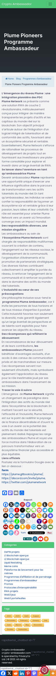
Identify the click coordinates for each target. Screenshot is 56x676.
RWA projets (11, 591)
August (36, 616)
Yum (23, 532)
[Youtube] (40, 538)
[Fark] (44, 515)
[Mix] (50, 504)
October (10, 629)
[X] (11, 504)
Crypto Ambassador (17, 4)
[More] (46, 538)
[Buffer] (5, 515)
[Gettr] (16, 510)
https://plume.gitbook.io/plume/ (22, 474)
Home (11, 78)
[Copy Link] (39, 515)
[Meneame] (28, 526)
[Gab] (50, 510)
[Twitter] (22, 515)
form (5, 470)
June (9, 625)
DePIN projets (12, 552)
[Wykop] (11, 521)
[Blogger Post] (22, 521)
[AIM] (16, 521)
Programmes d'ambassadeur (37, 78)
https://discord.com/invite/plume (23, 478)
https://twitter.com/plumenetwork (24, 482)
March (18, 625)
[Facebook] (5, 504)
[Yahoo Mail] (39, 521)
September (22, 629)
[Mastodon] (28, 504)
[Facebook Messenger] (11, 515)
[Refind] (10, 532)
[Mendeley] (5, 526)
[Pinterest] (22, 504)
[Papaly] (33, 526)
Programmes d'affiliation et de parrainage (28, 576)
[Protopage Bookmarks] (50, 515)
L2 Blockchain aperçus (16, 559)
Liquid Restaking (13, 562)
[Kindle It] (44, 504)
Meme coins (11, 566)
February (24, 620)
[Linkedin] (16, 504)
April (26, 616)
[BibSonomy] (22, 510)
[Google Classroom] (39, 504)
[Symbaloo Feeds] (11, 510)
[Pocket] (39, 510)
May (27, 625)
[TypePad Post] (39, 526)
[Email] (50, 526)
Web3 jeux (10, 594)
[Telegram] (44, 510)
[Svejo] (16, 532)
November (38, 625)
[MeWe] (5, 532)
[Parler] (33, 515)
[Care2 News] (28, 510)
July (45, 620)
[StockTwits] (44, 526)
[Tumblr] (28, 515)
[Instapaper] (33, 521)
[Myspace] (16, 515)
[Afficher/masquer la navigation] (50, 4)
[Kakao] (22, 526)
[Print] (11, 526)
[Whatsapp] (33, 504)
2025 (18, 616)
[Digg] (34, 538)
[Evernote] (33, 510)
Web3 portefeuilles (15, 598)
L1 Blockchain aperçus (16, 555)
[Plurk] (5, 510)
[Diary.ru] (28, 521)
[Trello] (5, 521)
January (35, 620)
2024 (9, 616)
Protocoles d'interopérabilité (20, 587)
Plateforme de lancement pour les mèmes (23, 571)
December (11, 620)
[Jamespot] (50, 521)
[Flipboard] (44, 521)
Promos (8, 584)
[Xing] (16, 526)
